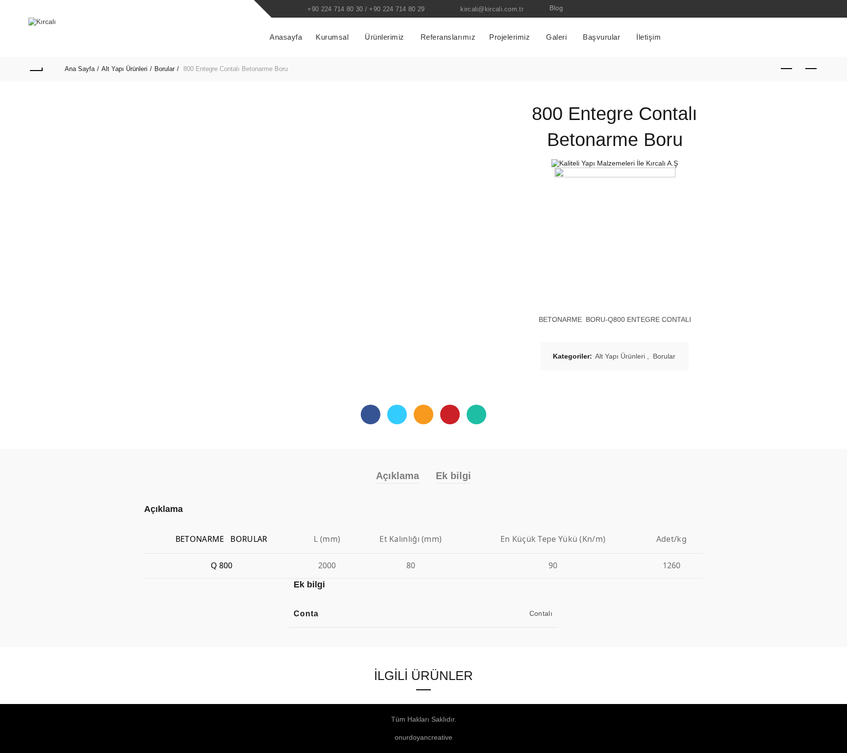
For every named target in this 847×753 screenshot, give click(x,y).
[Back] (36, 69)
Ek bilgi (453, 475)
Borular (164, 69)
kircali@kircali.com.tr (491, 9)
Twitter (397, 414)
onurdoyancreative (423, 737)
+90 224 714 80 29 (396, 9)
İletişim (648, 37)
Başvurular (601, 37)
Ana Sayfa (80, 69)
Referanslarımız (448, 37)
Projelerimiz (509, 37)
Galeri (556, 37)
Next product (811, 69)
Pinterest (450, 414)
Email (423, 414)
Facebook (370, 414)
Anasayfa (286, 37)
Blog (556, 8)
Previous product (786, 69)
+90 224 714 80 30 (335, 9)
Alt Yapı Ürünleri (124, 69)
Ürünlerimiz (384, 37)
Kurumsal (332, 37)
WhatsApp (476, 414)
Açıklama (397, 475)
